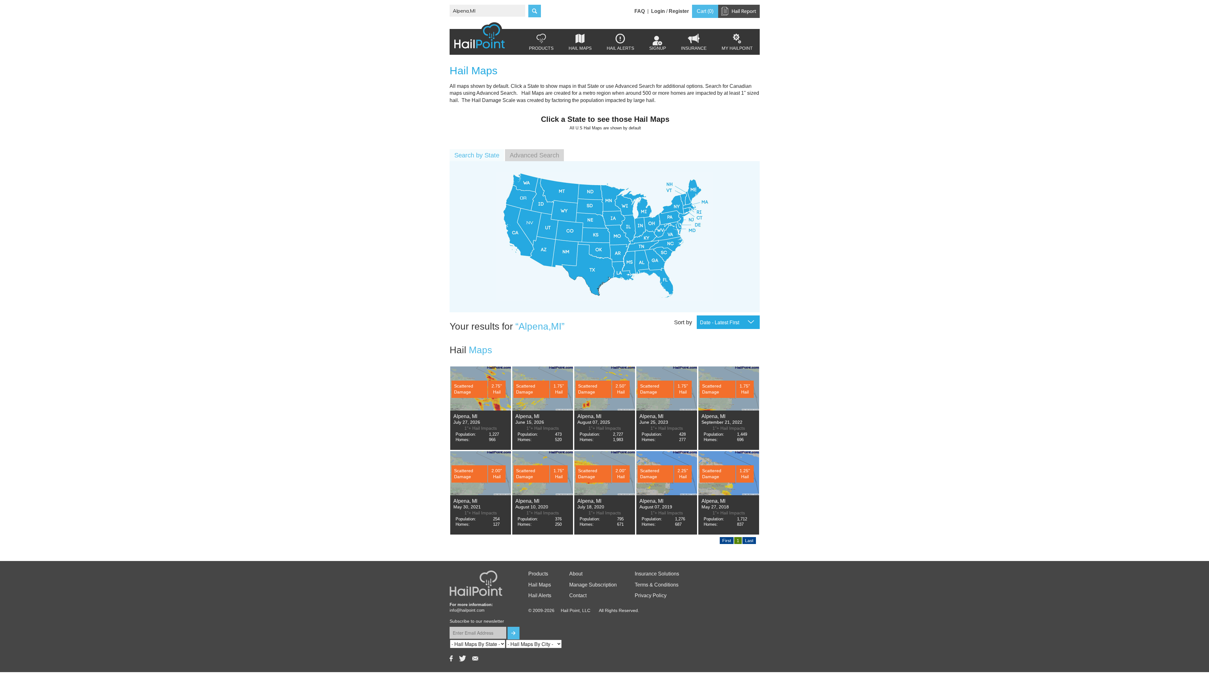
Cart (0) (705, 11)
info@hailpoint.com (467, 610)
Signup (657, 48)
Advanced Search (534, 155)
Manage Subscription (593, 584)
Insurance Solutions (657, 573)
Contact (578, 595)
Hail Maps (580, 42)
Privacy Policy (651, 595)
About (575, 573)
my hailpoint (737, 42)
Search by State (476, 155)
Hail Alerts (620, 42)
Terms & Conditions (656, 584)
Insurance (694, 42)
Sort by (683, 322)
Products (541, 42)
